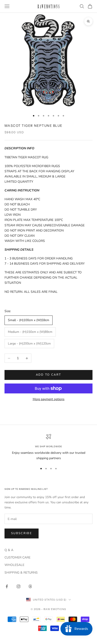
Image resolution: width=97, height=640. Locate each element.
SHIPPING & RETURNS (21, 572)
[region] (48, 447)
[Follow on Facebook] (7, 586)
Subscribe (21, 533)
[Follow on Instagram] (18, 586)
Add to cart (48, 375)
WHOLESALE (14, 565)
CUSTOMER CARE (17, 557)
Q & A (9, 550)
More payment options (49, 399)
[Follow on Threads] (30, 586)
